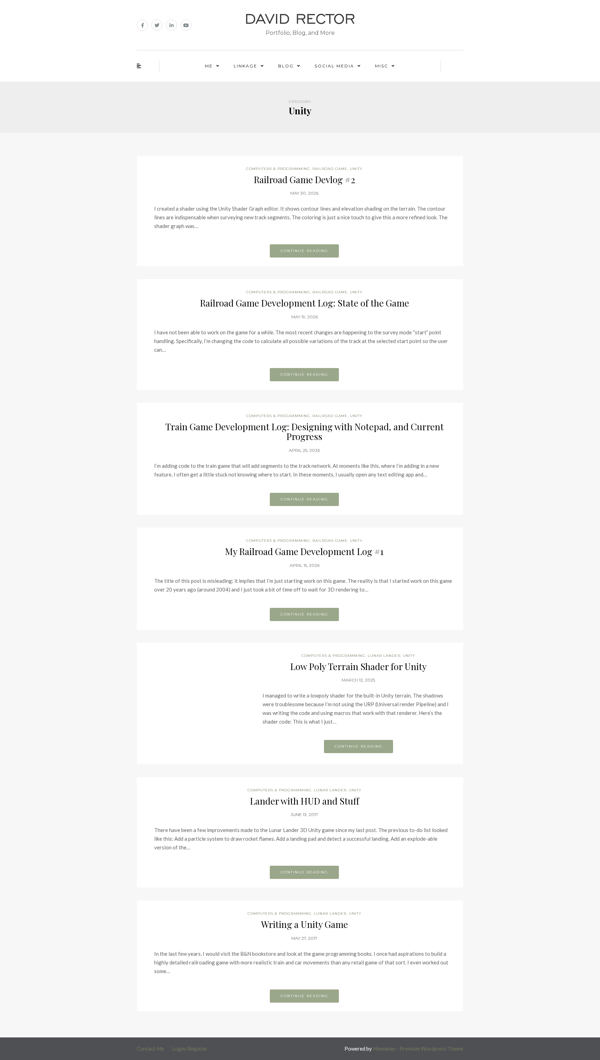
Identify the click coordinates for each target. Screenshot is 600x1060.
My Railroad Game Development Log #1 (304, 551)
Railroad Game (330, 168)
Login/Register (190, 1048)
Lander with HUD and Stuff (304, 801)
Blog (286, 65)
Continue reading (304, 250)
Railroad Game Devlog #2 (304, 179)
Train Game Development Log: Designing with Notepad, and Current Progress (304, 432)
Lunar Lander (384, 655)
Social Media (334, 65)
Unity (356, 168)
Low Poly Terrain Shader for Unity (358, 666)
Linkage (245, 65)
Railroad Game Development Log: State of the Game (304, 303)
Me (209, 65)
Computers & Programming (278, 168)
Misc (381, 65)
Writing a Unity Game (304, 924)
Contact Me (150, 1048)
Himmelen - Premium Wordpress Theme (418, 1048)
